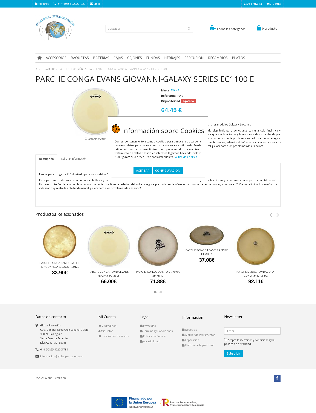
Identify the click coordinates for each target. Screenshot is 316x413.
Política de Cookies (185, 157)
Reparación (191, 340)
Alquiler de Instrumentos (199, 335)
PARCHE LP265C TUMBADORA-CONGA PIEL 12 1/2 (255, 273)
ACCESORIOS (56, 57)
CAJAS (118, 57)
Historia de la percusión (199, 345)
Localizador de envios (115, 336)
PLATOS (238, 57)
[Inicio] (39, 58)
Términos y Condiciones (158, 331)
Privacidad (149, 326)
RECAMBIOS (218, 57)
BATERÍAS (101, 57)
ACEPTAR (142, 170)
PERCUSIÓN (194, 57)
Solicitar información (73, 159)
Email (97, 4)
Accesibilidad (151, 341)
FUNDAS (153, 57)
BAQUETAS (80, 57)
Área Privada (253, 4)
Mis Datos (106, 331)
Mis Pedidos (108, 326)
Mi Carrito (275, 4)
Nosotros (43, 4)
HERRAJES (172, 57)
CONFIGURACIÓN (167, 170)
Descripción (46, 159)
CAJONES (134, 57)
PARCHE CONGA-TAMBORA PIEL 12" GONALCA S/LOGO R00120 (60, 265)
